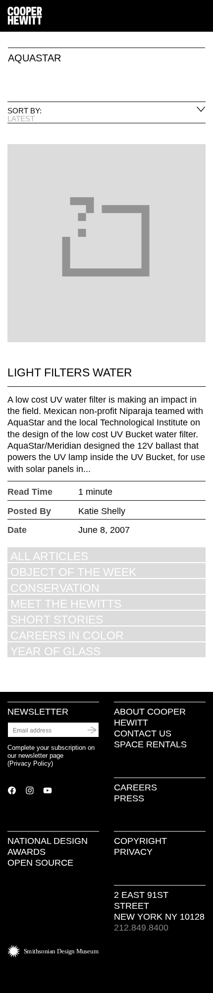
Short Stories (56, 619)
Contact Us (142, 733)
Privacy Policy (30, 763)
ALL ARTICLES (49, 556)
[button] (202, 16)
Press (129, 798)
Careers (135, 787)
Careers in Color (67, 635)
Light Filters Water (69, 372)
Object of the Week (73, 572)
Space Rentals (150, 744)
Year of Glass (55, 651)
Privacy (133, 852)
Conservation (55, 587)
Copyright (140, 841)
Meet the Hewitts (65, 603)
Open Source (40, 863)
